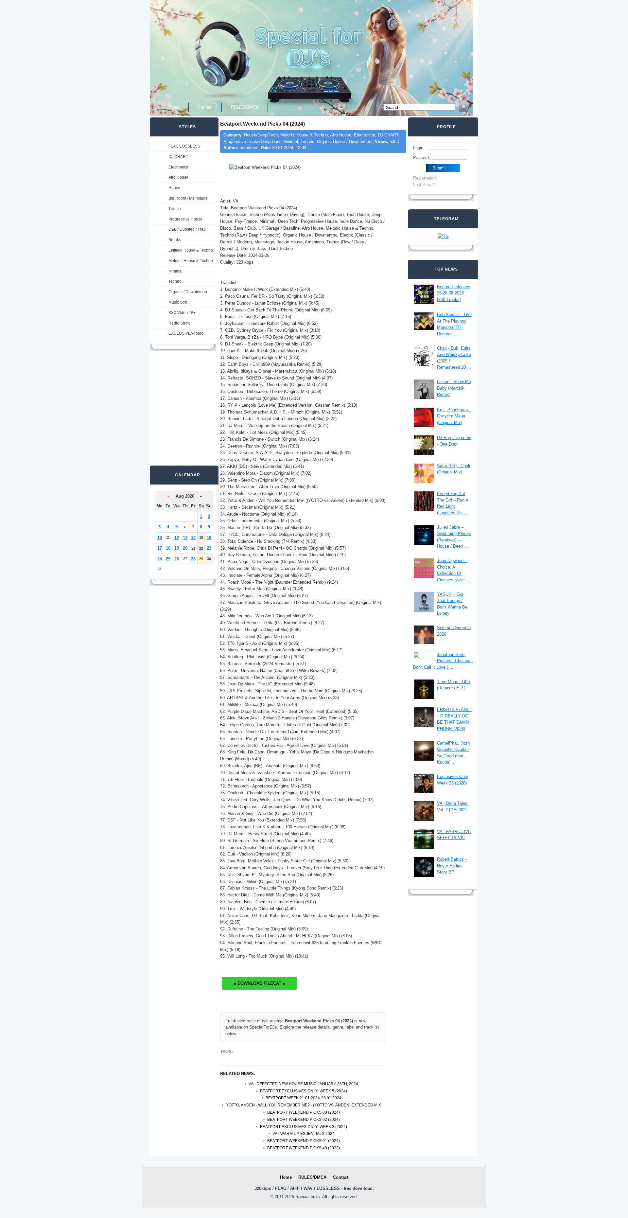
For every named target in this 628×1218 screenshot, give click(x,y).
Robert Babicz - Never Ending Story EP (451, 865)
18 (168, 548)
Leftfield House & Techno (190, 250)
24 (159, 558)
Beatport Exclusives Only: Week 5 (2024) (303, 1091)
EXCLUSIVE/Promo (185, 333)
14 (193, 537)
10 (159, 537)
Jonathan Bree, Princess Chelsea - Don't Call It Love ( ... (443, 661)
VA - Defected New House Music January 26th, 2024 (303, 1084)
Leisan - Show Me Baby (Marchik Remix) (454, 388)
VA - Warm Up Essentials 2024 (303, 1133)
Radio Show (179, 323)
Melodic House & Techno (190, 260)
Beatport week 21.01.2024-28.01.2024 (303, 1098)
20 (185, 548)
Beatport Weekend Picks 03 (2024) (303, 1112)
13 (185, 537)
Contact (205, 107)
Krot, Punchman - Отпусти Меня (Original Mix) (453, 416)
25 (168, 558)
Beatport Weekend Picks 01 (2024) (303, 1141)
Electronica (178, 167)
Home (174, 107)
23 (209, 548)
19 (176, 548)
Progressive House (185, 219)
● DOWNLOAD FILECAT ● (259, 983)
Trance (174, 208)
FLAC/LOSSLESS (184, 146)
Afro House (178, 177)
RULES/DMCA (245, 107)
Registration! (425, 178)
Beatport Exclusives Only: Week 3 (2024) (303, 1126)
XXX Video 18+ (182, 312)
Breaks (174, 240)
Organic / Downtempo (187, 292)
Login (418, 147)
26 (176, 558)
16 (209, 537)
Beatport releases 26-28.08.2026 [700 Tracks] (453, 293)
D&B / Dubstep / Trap (187, 229)
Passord (421, 157)
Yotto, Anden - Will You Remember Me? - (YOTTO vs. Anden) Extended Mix (303, 1105)
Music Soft (177, 302)
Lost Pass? (424, 184)
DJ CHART (178, 156)
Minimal (175, 271)
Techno (175, 281)
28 (193, 558)
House (174, 187)
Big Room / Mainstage (188, 198)
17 (159, 548)
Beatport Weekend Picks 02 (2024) (303, 1119)
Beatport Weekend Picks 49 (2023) (303, 1148)
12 (176, 537)
